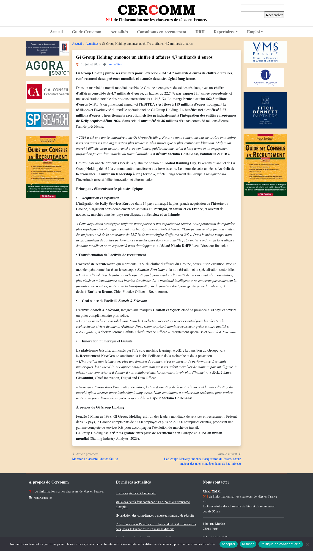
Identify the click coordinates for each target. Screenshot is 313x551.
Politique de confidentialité (281, 544)
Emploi (253, 31)
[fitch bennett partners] (265, 111)
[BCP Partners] (47, 49)
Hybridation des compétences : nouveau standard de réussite (155, 515)
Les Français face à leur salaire (136, 493)
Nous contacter (216, 482)
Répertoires (224, 31)
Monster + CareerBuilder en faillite (95, 458)
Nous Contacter (43, 498)
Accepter (228, 544)
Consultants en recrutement (161, 31)
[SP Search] (47, 120)
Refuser (248, 544)
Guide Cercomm (86, 31)
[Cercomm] (156, 8)
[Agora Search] (47, 69)
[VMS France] (265, 53)
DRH (200, 31)
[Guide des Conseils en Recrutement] (47, 167)
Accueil (56, 31)
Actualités (119, 31)
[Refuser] (307, 544)
